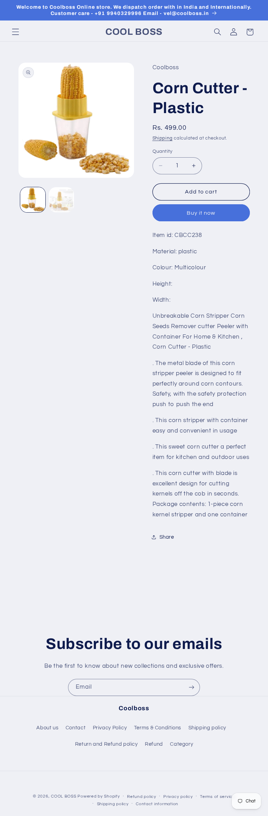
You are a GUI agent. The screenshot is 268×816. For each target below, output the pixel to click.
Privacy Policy (110, 727)
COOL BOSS (63, 796)
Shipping (162, 138)
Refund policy (141, 797)
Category (181, 744)
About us (47, 727)
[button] (15, 32)
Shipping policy (207, 727)
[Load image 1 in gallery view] (32, 199)
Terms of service (217, 797)
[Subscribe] (192, 687)
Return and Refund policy (106, 744)
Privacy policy (178, 797)
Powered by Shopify (98, 796)
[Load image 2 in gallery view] (61, 199)
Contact (75, 727)
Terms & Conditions (157, 727)
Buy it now (201, 213)
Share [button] (166, 537)
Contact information (157, 804)
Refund (154, 744)
